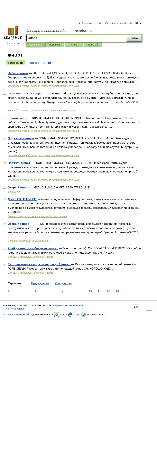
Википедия (14, 191)
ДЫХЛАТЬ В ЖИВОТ (22, 199)
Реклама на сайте (74, 305)
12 (108, 290)
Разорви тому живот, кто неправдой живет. (39, 264)
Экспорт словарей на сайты (17, 314)
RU (137, 23)
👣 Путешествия (15, 308)
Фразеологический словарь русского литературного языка (43, 86)
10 (90, 290)
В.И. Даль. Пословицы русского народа (31, 256)
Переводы (55, 44)
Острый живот (18, 187)
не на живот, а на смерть (25, 93)
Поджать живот (19, 162)
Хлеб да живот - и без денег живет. (33, 248)
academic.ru (13, 43)
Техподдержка (56, 305)
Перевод (33, 62)
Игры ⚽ (93, 44)
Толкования (35, 44)
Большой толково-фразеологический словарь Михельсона (42, 110)
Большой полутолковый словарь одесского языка (37, 216)
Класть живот (18, 118)
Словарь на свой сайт (118, 23)
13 (117, 290)
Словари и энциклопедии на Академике (59, 31)
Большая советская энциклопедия (28, 240)
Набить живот (18, 73)
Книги (74, 44)
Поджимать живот (21, 138)
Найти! (134, 38)
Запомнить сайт (91, 23)
